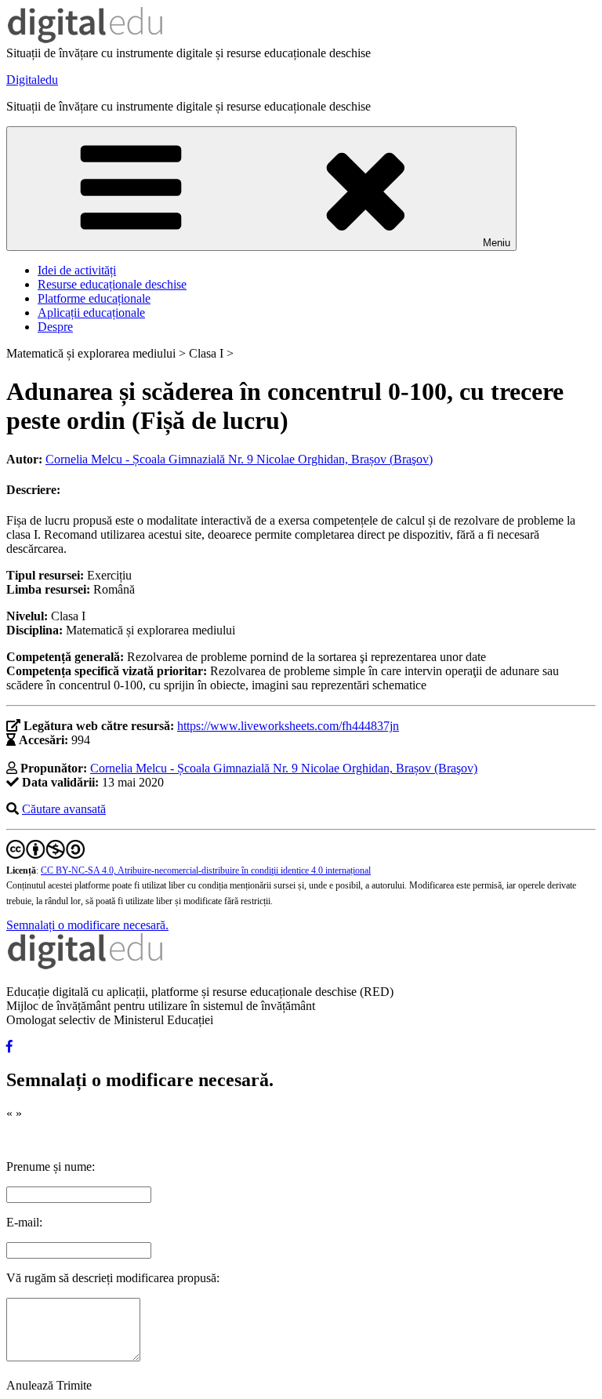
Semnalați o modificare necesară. (87, 925)
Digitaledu (32, 79)
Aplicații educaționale (91, 312)
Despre (55, 326)
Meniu (496, 243)
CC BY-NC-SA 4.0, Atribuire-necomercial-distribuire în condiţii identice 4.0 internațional (206, 870)
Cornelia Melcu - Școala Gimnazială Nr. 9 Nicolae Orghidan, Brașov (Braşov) (239, 459)
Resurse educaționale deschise (112, 284)
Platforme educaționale (94, 298)
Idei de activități (77, 270)
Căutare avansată (64, 809)
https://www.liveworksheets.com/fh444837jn (288, 725)
